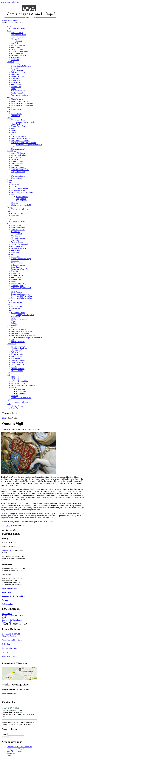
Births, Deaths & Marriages (21, 66)
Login (9, 755)
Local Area (15, 60)
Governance (15, 58)
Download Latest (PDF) (11, 634)
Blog (8, 112)
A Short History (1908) (19, 188)
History (9, 182)
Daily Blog (6, 644)
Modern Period (21, 201)
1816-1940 (15, 184)
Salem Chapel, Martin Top (11, 20)
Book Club (15, 68)
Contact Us (15, 39)
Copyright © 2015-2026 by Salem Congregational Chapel (19, 748)
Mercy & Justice (17, 161)
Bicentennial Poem (18, 190)
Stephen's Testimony (18, 168)
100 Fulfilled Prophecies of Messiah (29, 145)
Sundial (14, 132)
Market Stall (15, 80)
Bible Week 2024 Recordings (22, 105)
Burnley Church (8, 550)
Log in (8, 526)
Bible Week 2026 (8, 656)
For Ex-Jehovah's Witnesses (21, 139)
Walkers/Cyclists (17, 93)
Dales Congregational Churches (23, 192)
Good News (11, 151)
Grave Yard (15, 124)
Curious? (10, 134)
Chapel (9, 118)
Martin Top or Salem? (19, 126)
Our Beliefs (15, 43)
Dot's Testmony (17, 178)
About (9, 31)
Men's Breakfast (17, 82)
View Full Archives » (10, 636)
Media (9, 97)
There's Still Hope (18, 29)
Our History (15, 47)
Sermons (5, 600)
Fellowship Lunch (18, 72)
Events (9, 107)
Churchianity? (16, 157)
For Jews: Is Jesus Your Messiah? (23, 143)
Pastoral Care (16, 87)
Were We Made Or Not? (20, 170)
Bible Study (15, 64)
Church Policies (17, 53)
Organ (13, 128)
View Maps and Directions (12, 640)
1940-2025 (15, 186)
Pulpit (13, 130)
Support (19, 41)
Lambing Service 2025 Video (13, 596)
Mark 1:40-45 (7, 614)
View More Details (9, 588)
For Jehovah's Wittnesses (20, 141)
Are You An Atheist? (18, 136)
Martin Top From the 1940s (21, 205)
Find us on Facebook (9, 648)
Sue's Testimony (17, 163)
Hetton (9, 180)
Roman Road (16, 165)
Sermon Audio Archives (20, 101)
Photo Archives (17, 99)
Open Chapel (16, 85)
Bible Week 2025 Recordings (22, 103)
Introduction (15, 116)
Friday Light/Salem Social (20, 76)
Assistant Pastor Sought (20, 51)
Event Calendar (17, 109)
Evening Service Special (25, 122)
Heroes (14, 195)
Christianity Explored (19, 155)
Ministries (10, 62)
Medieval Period (22, 197)
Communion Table (18, 120)
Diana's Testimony (18, 176)
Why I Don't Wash (18, 172)
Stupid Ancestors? (18, 149)
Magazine (15, 78)
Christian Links (17, 213)
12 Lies (14, 174)
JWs (12, 147)
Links (9, 211)
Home (9, 26)
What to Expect (17, 49)
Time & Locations (18, 37)
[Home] (30, 18)
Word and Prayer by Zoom (21, 95)
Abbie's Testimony (18, 153)
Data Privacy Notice (18, 55)
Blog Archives (16, 114)
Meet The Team (17, 33)
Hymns (9, 207)
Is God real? (15, 159)
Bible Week (6, 592)
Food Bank (15, 74)
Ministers (14, 203)
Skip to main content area (10, 2)
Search (5, 734)
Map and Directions (18, 35)
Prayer (13, 89)
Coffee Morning (17, 70)
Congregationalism (18, 45)
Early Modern (21, 199)
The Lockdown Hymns (19, 209)
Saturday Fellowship (18, 91)
